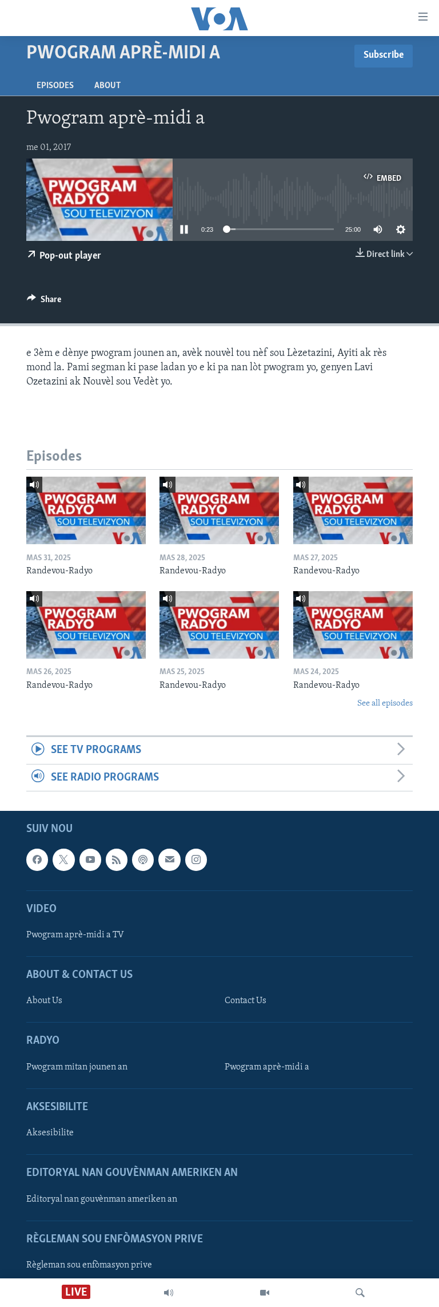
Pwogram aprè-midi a (267, 1067)
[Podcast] (143, 859)
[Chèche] (360, 1292)
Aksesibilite (50, 1133)
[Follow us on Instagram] (196, 859)
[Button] (44, 302)
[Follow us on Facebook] (37, 859)
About (107, 85)
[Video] (265, 1292)
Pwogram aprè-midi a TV (75, 935)
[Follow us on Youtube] (90, 859)
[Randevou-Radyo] (86, 510)
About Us (44, 1000)
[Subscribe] (169, 859)
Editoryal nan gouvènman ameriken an (101, 1199)
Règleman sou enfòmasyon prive (89, 1265)
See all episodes (385, 703)
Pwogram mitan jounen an (76, 1067)
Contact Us (245, 1000)
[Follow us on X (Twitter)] (63, 859)
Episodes (55, 85)
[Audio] (168, 1292)
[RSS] (116, 859)
